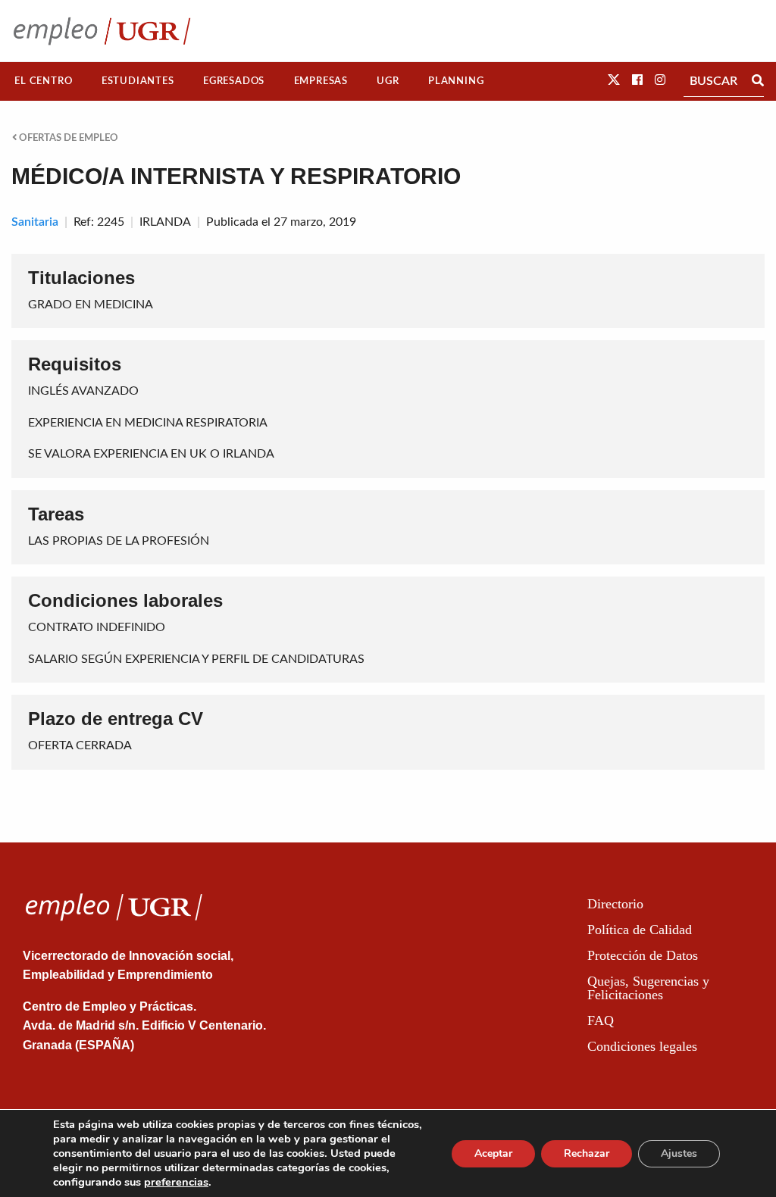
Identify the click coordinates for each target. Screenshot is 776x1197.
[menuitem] (43, 81)
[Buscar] (758, 81)
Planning (455, 81)
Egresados (233, 81)
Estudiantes (138, 81)
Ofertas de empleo (67, 137)
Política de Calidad (639, 929)
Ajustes (679, 1153)
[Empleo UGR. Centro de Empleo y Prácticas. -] (102, 30)
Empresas (321, 81)
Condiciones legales (642, 1046)
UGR (388, 81)
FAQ (600, 1020)
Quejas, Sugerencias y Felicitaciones (648, 988)
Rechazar (586, 1153)
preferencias (176, 1182)
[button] (614, 80)
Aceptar (493, 1153)
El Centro (43, 81)
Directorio (615, 903)
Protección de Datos (642, 955)
